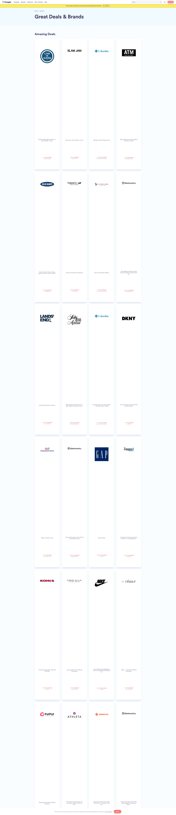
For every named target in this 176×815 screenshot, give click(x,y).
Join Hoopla (170, 2)
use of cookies (108, 811)
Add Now (107, 5)
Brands (36, 11)
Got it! (117, 811)
